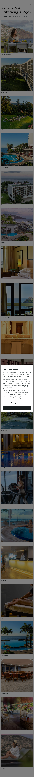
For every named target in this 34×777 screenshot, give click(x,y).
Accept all (17, 408)
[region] (17, 388)
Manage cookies (17, 403)
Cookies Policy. (17, 398)
